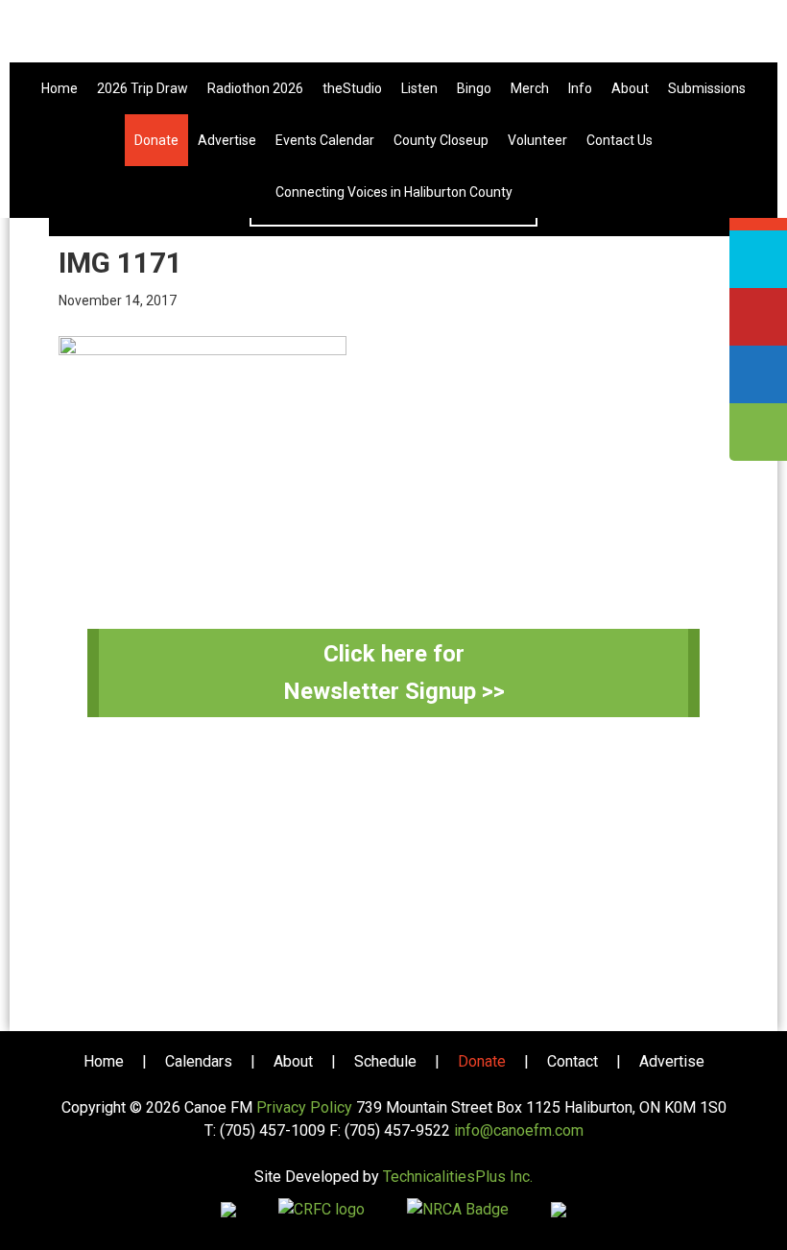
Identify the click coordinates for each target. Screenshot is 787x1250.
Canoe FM (393, 38)
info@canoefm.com (519, 1130)
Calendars (198, 1061)
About (293, 1061)
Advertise (671, 1061)
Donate (482, 1061)
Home (103, 1061)
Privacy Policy (304, 1107)
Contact (572, 1061)
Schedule (385, 1061)
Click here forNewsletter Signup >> (394, 672)
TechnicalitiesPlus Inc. (458, 1176)
